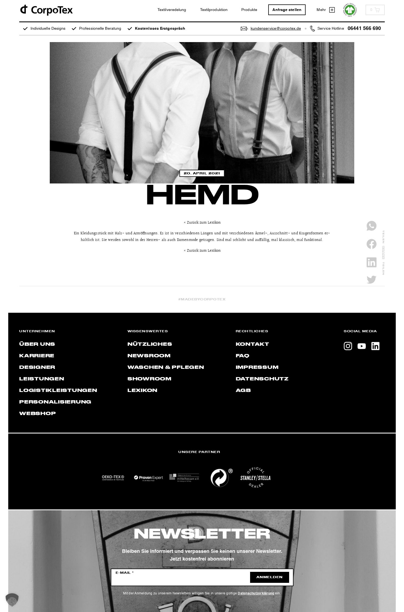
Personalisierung (55, 402)
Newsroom (149, 356)
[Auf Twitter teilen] (372, 280)
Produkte (249, 10)
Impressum (257, 367)
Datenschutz (262, 379)
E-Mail (125, 573)
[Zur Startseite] (46, 10)
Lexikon (142, 390)
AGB (243, 390)
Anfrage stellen (286, 10)
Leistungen (41, 379)
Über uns (37, 344)
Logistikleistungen (58, 390)
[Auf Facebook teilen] (372, 244)
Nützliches (150, 344)
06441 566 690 (364, 28)
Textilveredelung (171, 10)
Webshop (37, 413)
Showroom (149, 379)
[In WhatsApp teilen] (372, 226)
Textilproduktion (214, 10)
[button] (12, 600)
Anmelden (269, 577)
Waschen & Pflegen (166, 367)
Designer (37, 367)
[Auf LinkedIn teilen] (372, 262)
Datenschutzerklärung (256, 593)
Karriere (36, 356)
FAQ (243, 356)
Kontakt (252, 344)
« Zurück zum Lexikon (202, 223)
